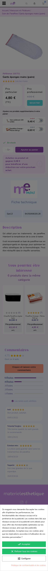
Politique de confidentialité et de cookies (28, 565)
